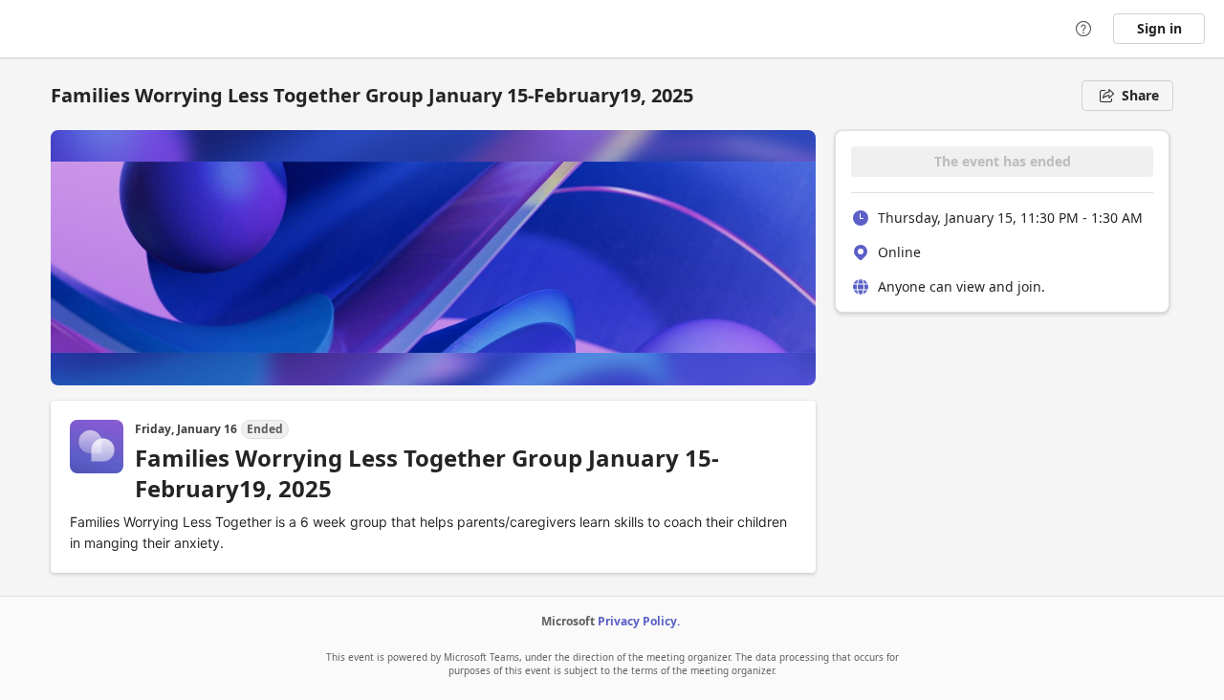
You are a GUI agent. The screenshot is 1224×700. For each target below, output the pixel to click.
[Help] (1083, 28)
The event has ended (1002, 161)
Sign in (1159, 28)
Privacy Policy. (639, 621)
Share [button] (1140, 95)
